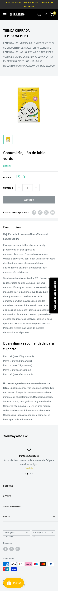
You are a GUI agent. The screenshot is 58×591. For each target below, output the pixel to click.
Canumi (7, 166)
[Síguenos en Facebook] (5, 549)
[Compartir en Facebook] (34, 212)
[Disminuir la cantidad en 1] (19, 187)
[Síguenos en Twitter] (11, 549)
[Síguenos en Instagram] (17, 549)
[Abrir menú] (4, 14)
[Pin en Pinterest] (40, 212)
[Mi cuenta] (45, 14)
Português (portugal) (10, 533)
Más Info (22, 467)
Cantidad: (8, 187)
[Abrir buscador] (39, 14)
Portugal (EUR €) (39, 533)
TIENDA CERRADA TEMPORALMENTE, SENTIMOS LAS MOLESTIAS (29, 4)
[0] (52, 14)
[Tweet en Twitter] (46, 212)
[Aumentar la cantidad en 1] (36, 187)
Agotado (29, 199)
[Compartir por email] (52, 212)
